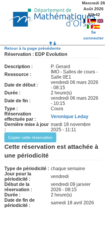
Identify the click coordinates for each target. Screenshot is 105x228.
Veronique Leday (69, 116)
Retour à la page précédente (32, 48)
